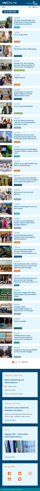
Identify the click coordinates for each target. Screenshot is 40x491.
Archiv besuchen (10, 457)
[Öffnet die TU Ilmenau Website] (32, 3)
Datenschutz (19, 489)
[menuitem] (12, 489)
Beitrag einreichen (10, 420)
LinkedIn (20, 473)
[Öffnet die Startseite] (9, 2)
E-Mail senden (12, 386)
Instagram (30, 473)
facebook (10, 473)
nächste (25, 362)
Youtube (10, 479)
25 (19, 362)
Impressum (13, 489)
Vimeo (20, 479)
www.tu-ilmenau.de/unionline (14, 394)
